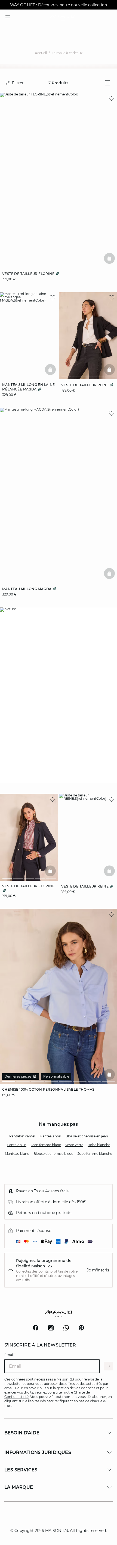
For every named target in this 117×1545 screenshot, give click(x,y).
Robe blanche (99, 1145)
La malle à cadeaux (67, 53)
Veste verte (74, 1145)
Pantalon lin (16, 1145)
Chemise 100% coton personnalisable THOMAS (48, 1089)
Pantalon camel (22, 1136)
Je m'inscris (98, 1270)
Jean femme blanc (46, 1145)
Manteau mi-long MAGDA (27, 589)
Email (10, 1355)
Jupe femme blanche (95, 1154)
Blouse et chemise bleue (53, 1154)
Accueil (41, 53)
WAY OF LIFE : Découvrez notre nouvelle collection (58, 4)
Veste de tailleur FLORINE (28, 274)
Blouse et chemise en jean (87, 1136)
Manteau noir (50, 1136)
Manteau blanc (17, 1154)
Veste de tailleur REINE (85, 385)
